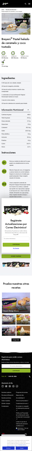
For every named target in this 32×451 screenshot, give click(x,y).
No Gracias (16, 248)
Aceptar (22, 448)
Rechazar (8, 448)
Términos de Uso (22, 444)
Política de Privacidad (12, 446)
